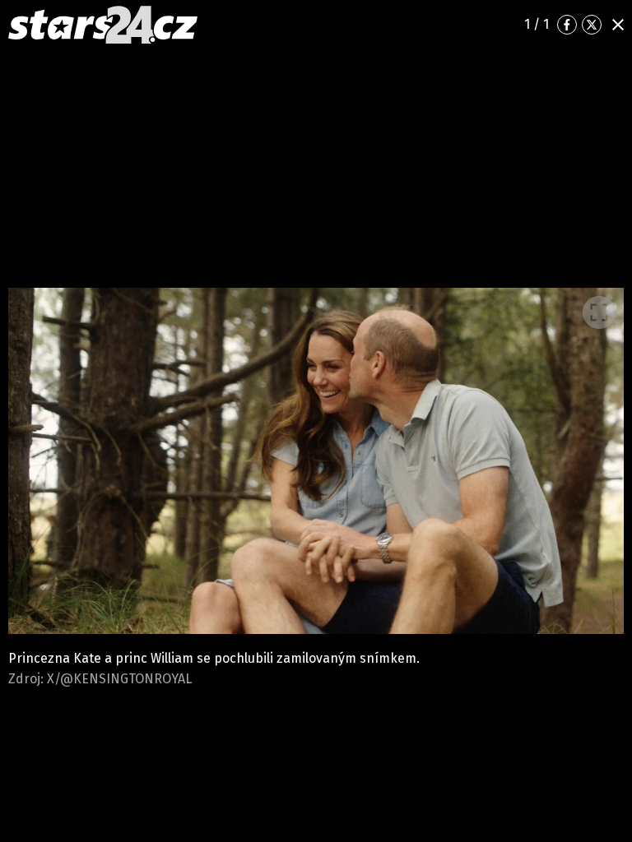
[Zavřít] (618, 25)
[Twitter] (592, 25)
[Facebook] (567, 25)
